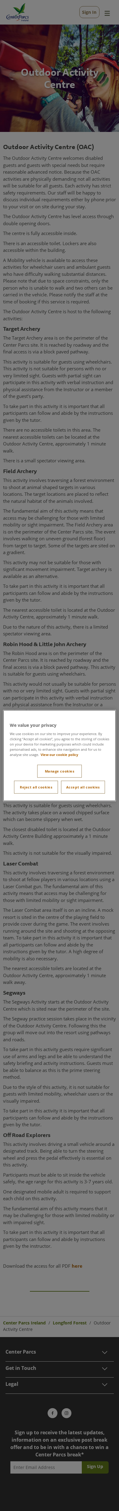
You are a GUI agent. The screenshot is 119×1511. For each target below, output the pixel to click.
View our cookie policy (59, 754)
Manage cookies (59, 771)
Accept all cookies (83, 787)
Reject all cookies (36, 787)
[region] (59, 755)
